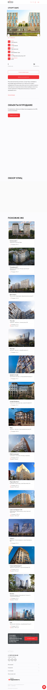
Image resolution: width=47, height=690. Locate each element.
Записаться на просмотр (23, 77)
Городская (10, 667)
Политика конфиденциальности (18, 684)
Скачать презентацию (23, 72)
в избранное (12, 37)
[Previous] (8, 35)
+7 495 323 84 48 (13, 655)
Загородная (10, 664)
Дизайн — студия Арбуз (12, 685)
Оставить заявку (31, 638)
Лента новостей (11, 674)
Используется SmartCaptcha (13, 688)
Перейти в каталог (14, 115)
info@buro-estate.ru (12, 657)
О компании (10, 670)
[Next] (38, 35)
